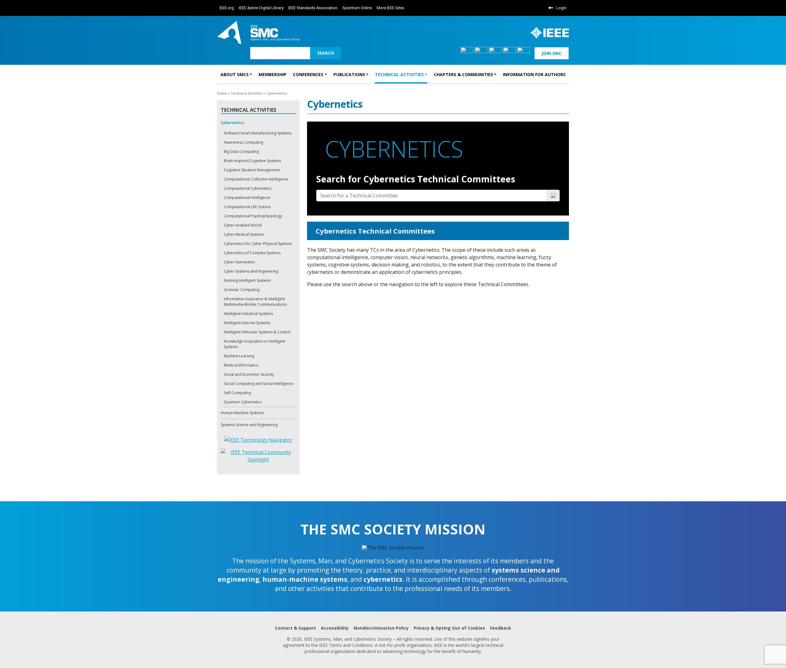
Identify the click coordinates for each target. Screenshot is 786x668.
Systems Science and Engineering (249, 424)
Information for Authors (534, 74)
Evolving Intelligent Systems (247, 280)
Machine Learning (239, 356)
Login (561, 8)
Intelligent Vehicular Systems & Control (257, 332)
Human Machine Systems (242, 412)
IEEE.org (227, 8)
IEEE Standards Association (312, 8)
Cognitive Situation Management (252, 170)
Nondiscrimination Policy (381, 628)
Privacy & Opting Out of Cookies (449, 628)
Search (325, 53)
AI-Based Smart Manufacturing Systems (257, 133)
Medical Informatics (241, 365)
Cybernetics (232, 122)
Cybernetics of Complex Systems (252, 252)
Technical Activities (399, 74)
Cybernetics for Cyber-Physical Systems (258, 243)
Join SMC (552, 53)
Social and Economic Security (249, 374)
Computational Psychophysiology (253, 216)
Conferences (308, 74)
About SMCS (234, 74)
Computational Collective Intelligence (256, 179)
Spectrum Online (357, 8)
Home (222, 93)
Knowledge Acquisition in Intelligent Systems (254, 344)
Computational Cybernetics (247, 188)
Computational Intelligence (247, 197)
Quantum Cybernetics (243, 402)
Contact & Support (295, 628)
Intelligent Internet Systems (247, 322)
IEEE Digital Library (261, 8)
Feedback (500, 628)
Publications (349, 74)
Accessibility (335, 628)
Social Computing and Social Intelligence (259, 383)
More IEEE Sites (390, 8)
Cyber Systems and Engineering (251, 271)
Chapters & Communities (463, 74)
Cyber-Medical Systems (244, 234)
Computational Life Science (247, 206)
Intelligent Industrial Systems (248, 313)
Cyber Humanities (239, 262)
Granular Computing (241, 289)
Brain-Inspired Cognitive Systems (252, 160)
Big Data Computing (241, 151)
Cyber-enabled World (243, 225)
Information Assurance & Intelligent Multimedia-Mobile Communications (255, 301)
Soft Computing (237, 392)
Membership (272, 74)
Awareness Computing (243, 142)
